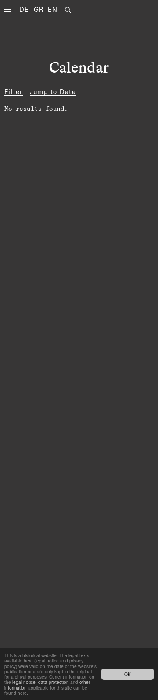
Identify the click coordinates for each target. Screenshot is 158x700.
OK (127, 674)
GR (39, 9)
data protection (53, 682)
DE (24, 9)
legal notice (24, 682)
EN (53, 9)
